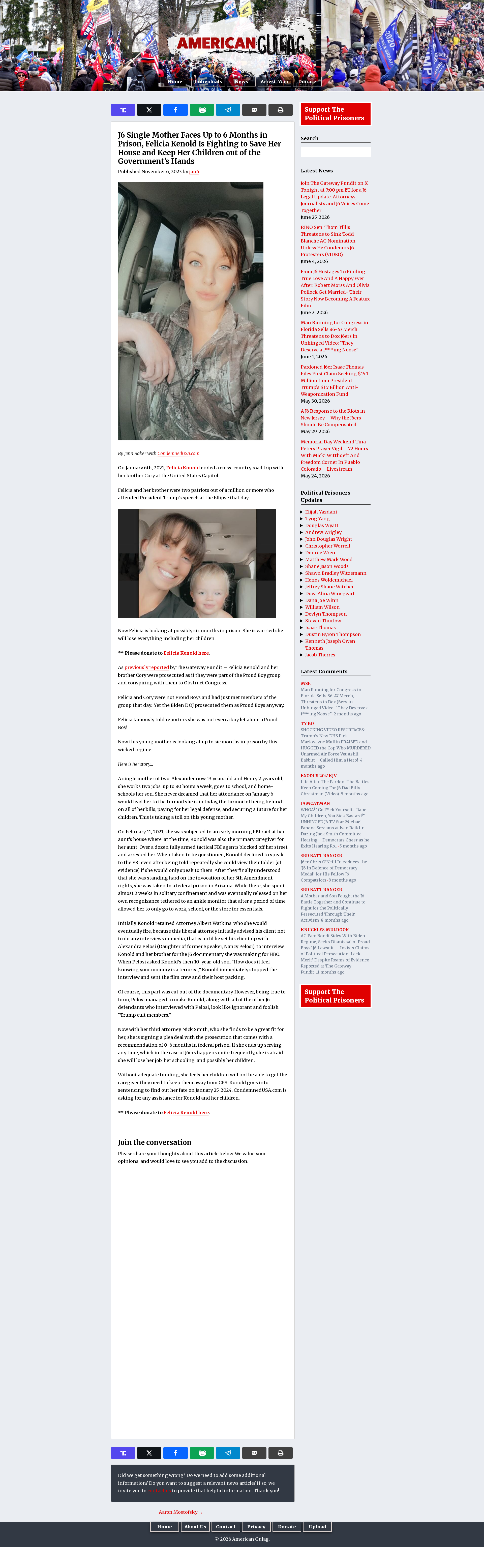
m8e (306, 683)
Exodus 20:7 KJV (319, 775)
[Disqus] (203, 1235)
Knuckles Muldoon (325, 929)
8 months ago (342, 880)
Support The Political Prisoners (334, 114)
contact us (159, 1491)
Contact (226, 1527)
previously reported (147, 667)
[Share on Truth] (123, 110)
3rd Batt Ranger (321, 855)
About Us (195, 1527)
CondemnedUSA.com (178, 453)
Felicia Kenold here (186, 653)
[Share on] (228, 110)
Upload (317, 1527)
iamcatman (315, 803)
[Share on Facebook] (175, 110)
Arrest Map (274, 81)
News (241, 81)
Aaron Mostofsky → (181, 1512)
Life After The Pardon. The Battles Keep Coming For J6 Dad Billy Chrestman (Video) (335, 787)
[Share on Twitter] (149, 110)
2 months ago (347, 713)
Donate (307, 81)
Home (175, 81)
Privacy (256, 1527)
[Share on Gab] (202, 110)
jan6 (194, 171)
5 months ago (355, 793)
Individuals (208, 81)
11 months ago (330, 972)
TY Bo (307, 723)
